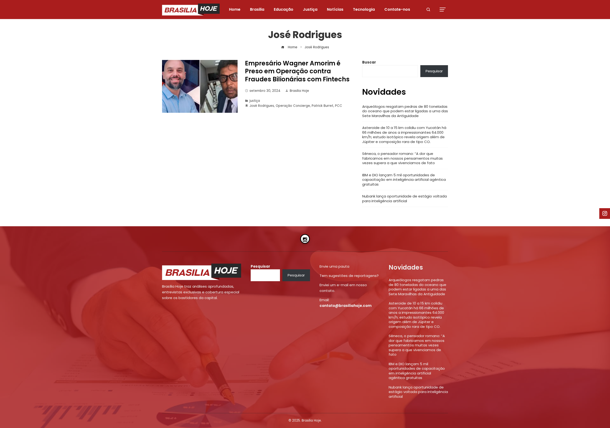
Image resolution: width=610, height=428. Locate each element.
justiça (254, 100)
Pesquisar (434, 71)
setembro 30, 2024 (264, 91)
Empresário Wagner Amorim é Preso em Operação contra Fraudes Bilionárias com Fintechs (297, 71)
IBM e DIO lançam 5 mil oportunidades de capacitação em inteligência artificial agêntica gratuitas (404, 179)
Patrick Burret (322, 105)
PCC (338, 105)
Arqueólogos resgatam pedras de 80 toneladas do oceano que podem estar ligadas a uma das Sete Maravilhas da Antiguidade (405, 111)
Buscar (369, 62)
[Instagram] (305, 239)
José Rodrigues (261, 105)
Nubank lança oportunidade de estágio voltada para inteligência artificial (404, 198)
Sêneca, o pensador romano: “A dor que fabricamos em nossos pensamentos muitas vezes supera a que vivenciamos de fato (402, 158)
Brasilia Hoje (299, 91)
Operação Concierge (293, 105)
